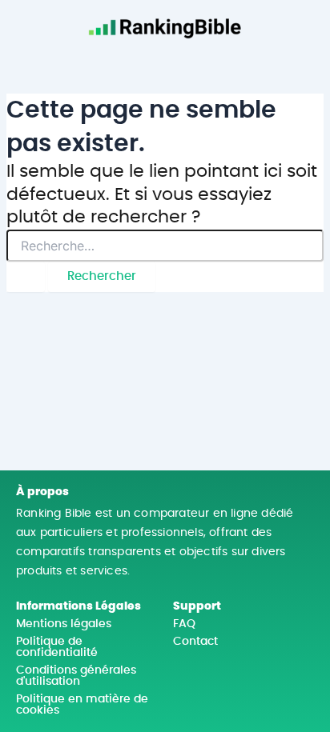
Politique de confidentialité (57, 647)
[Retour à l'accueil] (165, 23)
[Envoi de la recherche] (25, 277)
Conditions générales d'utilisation (76, 676)
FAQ (184, 624)
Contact (195, 641)
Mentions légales (63, 624)
